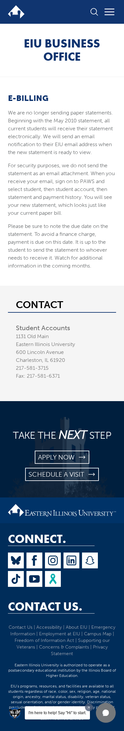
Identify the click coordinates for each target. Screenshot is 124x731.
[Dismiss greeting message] (89, 707)
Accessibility (49, 627)
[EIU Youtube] (34, 579)
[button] (106, 713)
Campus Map (97, 634)
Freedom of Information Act (44, 640)
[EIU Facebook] (34, 560)
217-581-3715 (32, 368)
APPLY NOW (58, 457)
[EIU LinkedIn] (71, 560)
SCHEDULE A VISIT (58, 474)
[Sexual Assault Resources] (53, 579)
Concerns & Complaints (64, 647)
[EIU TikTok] (16, 579)
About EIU (76, 627)
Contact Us (20, 627)
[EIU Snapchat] (90, 560)
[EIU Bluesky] (16, 560)
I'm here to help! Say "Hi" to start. (57, 713)
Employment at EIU (59, 634)
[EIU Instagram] (53, 560)
